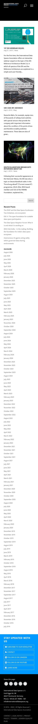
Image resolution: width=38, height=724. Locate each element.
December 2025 (9, 281)
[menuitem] (25, 5)
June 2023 (7, 383)
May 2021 (7, 471)
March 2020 (8, 521)
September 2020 (9, 499)
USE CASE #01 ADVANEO (13, 108)
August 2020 (8, 503)
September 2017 (9, 595)
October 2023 (8, 369)
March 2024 (8, 351)
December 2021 (9, 446)
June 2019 (7, 552)
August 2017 (8, 598)
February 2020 (9, 524)
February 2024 (9, 355)
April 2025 (7, 309)
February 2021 (9, 482)
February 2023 (9, 397)
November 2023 (9, 365)
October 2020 (8, 496)
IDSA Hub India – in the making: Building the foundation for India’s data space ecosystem (18, 231)
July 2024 (7, 337)
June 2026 (7, 259)
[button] (6, 684)
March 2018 (8, 581)
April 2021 (7, 475)
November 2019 (9, 535)
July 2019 (7, 549)
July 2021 (7, 464)
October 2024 (8, 326)
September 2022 (9, 415)
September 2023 (9, 372)
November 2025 (9, 284)
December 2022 (9, 404)
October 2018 (8, 563)
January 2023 (8, 401)
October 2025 (8, 288)
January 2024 (8, 358)
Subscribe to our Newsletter (19, 647)
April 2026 (7, 266)
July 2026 (7, 256)
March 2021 (8, 478)
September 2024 (9, 330)
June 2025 (7, 302)
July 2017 (7, 602)
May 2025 (7, 305)
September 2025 (9, 291)
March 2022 (8, 436)
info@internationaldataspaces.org (16, 701)
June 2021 (7, 468)
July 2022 (7, 422)
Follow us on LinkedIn (17, 657)
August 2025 (8, 295)
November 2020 (9, 492)
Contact (11, 652)
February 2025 (9, 316)
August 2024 (8, 334)
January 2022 (8, 443)
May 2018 (7, 574)
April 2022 (7, 432)
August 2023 (8, 376)
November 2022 (9, 408)
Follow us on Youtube (17, 663)
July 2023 (7, 379)
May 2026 (7, 263)
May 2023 (7, 386)
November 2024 (9, 323)
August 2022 (8, 418)
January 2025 (8, 319)
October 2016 (8, 623)
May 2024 (7, 344)
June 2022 (7, 425)
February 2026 (9, 273)
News (16, 50)
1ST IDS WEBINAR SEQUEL (14, 48)
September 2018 (9, 566)
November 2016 (9, 619)
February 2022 (9, 439)
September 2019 (9, 542)
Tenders (14, 719)
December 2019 (9, 531)
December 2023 (9, 362)
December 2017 (9, 588)
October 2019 (8, 538)
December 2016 (9, 616)
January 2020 (8, 528)
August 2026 (8, 252)
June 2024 (7, 341)
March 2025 (8, 312)
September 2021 (9, 457)
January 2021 (8, 485)
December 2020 (9, 489)
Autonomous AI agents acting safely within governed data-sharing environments (16, 240)
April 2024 (7, 348)
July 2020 (7, 506)
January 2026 (8, 277)
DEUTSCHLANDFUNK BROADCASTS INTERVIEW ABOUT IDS (17, 168)
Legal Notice (17, 716)
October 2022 (8, 411)
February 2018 (9, 584)
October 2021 (8, 454)
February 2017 (9, 612)
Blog (15, 110)
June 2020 (7, 510)
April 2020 (7, 517)
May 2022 (7, 429)
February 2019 (9, 559)
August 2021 (8, 461)
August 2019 (8, 545)
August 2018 (8, 570)
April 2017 (7, 609)
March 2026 (8, 270)
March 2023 (8, 394)
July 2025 (7, 298)
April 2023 (7, 390)
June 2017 (7, 605)
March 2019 (8, 556)
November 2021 (9, 450)
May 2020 (7, 514)
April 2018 (7, 577)
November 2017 (9, 591)
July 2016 (7, 627)
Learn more (12, 668)
